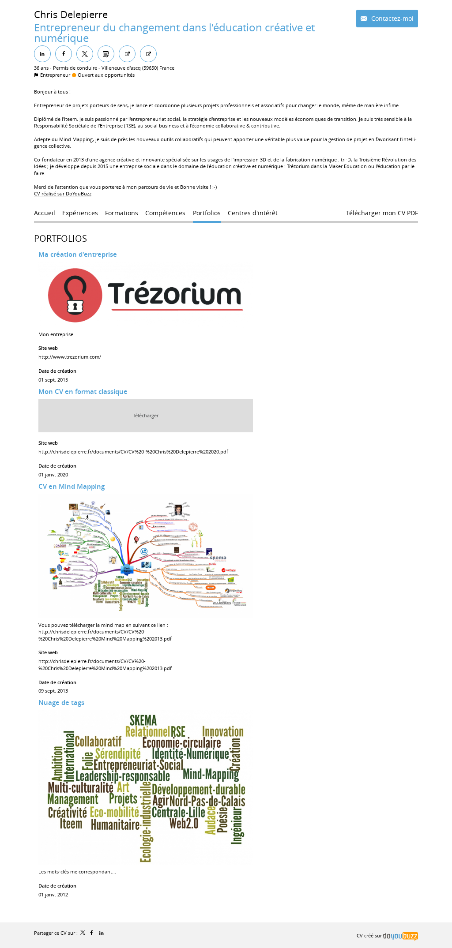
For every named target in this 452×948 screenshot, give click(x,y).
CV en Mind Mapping (71, 486)
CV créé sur (370, 935)
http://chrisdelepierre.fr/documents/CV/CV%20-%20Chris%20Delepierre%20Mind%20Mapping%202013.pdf (105, 634)
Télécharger (145, 415)
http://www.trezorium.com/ (69, 356)
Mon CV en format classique (83, 391)
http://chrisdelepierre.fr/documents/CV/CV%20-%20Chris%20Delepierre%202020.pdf (133, 451)
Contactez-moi (391, 18)
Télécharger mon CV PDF (382, 213)
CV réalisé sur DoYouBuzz (62, 193)
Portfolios (60, 238)
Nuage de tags (61, 702)
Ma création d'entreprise (77, 254)
